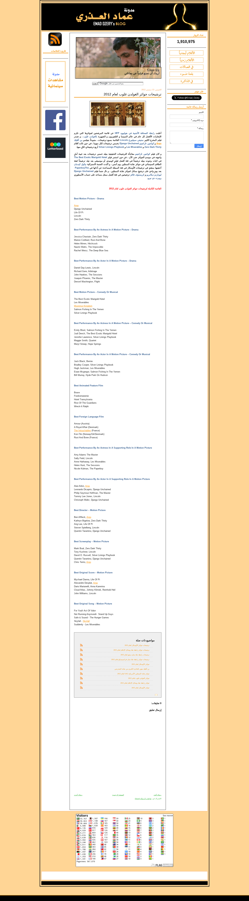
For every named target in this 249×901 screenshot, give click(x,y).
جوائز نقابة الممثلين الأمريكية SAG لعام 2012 (133, 674)
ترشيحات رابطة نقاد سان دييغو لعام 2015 (135, 655)
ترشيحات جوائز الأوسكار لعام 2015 (137, 645)
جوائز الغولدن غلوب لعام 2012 (138, 678)
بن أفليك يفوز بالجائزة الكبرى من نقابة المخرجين (132, 669)
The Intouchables (82, 430)
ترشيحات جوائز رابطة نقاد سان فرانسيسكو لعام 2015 (130, 659)
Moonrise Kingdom (83, 306)
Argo (158, 143)
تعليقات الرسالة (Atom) (143, 799)
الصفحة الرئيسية (118, 795)
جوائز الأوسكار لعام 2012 (140, 664)
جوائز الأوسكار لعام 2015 (140, 688)
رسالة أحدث (78, 795)
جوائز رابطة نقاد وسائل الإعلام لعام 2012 (134, 683)
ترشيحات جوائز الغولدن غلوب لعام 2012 (132, 94)
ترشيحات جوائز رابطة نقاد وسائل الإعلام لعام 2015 (131, 650)
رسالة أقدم (157, 795)
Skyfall (86, 621)
